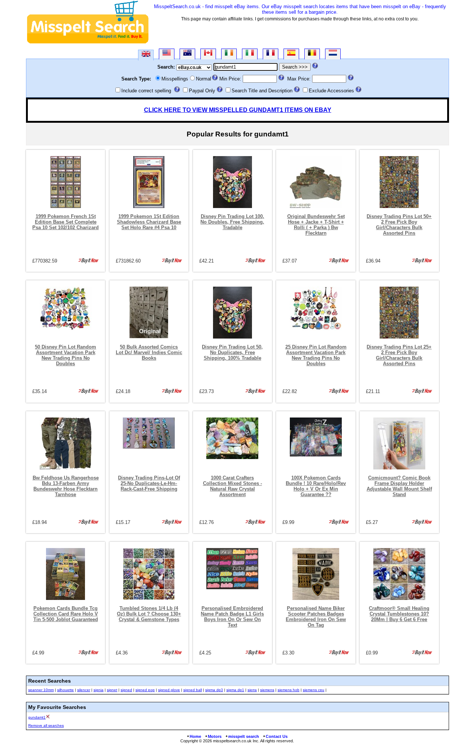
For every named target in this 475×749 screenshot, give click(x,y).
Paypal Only (202, 90)
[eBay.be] (312, 54)
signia (99, 690)
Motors (215, 736)
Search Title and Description (262, 90)
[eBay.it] (250, 54)
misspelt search (243, 736)
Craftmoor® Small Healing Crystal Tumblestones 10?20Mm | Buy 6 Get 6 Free (399, 614)
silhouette (65, 690)
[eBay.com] (166, 54)
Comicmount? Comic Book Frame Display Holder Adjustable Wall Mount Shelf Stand (399, 486)
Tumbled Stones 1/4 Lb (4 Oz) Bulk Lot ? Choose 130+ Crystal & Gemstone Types (149, 614)
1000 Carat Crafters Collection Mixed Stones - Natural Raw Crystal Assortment (232, 486)
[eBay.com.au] (187, 54)
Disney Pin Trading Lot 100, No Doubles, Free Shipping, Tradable (232, 222)
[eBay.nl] (333, 54)
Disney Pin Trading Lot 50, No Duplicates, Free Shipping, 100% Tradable (232, 352)
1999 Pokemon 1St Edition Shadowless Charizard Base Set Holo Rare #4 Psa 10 (149, 222)
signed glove (169, 690)
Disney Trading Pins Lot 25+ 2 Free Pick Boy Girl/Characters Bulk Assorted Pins (399, 355)
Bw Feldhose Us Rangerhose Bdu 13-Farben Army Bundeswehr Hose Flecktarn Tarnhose (66, 486)
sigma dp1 (235, 690)
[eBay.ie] (229, 54)
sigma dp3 (214, 690)
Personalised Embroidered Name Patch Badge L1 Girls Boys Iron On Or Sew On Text (232, 617)
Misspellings (174, 79)
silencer (83, 690)
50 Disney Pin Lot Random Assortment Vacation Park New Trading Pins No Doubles (65, 355)
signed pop (145, 690)
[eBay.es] (291, 54)
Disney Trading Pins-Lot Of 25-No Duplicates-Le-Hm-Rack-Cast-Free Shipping (149, 483)
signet (112, 690)
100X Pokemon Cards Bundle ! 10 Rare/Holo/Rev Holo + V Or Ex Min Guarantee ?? (316, 486)
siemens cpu (313, 690)
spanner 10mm (41, 690)
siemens (267, 690)
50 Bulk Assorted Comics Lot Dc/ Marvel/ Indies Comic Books (149, 352)
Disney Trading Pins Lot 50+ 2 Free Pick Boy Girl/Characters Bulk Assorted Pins (399, 225)
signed (126, 690)
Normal (203, 79)
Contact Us (277, 736)
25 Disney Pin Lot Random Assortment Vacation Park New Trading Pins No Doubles (316, 355)
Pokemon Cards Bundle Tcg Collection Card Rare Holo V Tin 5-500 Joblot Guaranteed (65, 614)
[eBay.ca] (208, 54)
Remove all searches (46, 725)
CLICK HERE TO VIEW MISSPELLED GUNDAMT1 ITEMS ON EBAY (237, 110)
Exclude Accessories (331, 90)
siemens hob (288, 690)
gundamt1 (37, 717)
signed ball (192, 690)
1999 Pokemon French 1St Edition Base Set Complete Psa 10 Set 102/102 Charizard (65, 222)
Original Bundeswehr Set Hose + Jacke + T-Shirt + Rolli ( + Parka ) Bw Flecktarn (316, 225)
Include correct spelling (146, 90)
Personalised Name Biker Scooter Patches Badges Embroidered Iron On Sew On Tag (316, 617)
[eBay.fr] (270, 54)
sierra (252, 690)
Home (195, 736)
